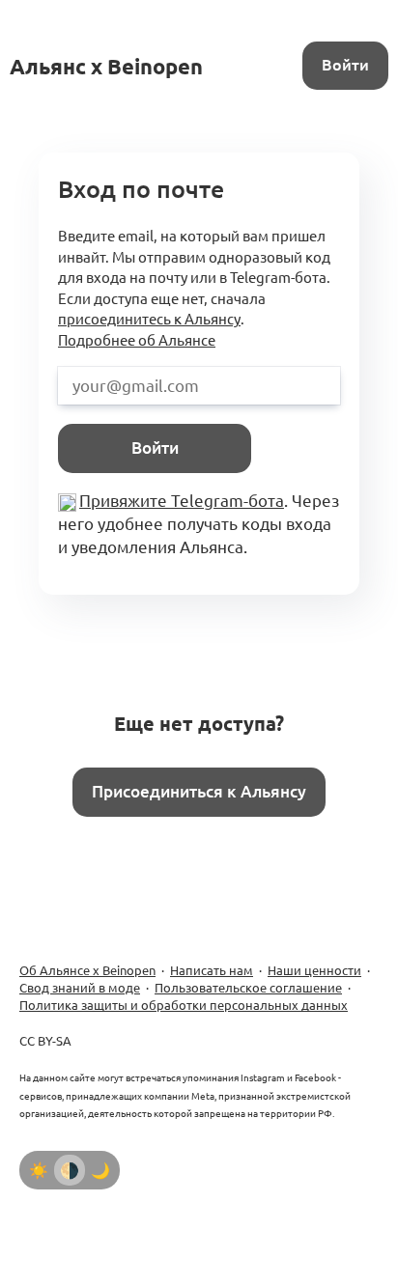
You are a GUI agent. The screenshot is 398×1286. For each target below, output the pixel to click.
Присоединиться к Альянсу (199, 791)
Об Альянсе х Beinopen (87, 970)
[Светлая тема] (38, 1170)
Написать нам (211, 970)
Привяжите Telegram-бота (181, 500)
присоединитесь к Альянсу (149, 319)
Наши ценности (314, 970)
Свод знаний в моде (79, 987)
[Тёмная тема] (100, 1170)
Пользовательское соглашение (248, 987)
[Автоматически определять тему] (69, 1170)
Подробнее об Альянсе (136, 340)
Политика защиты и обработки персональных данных (183, 1005)
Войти (345, 64)
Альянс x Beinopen (106, 66)
